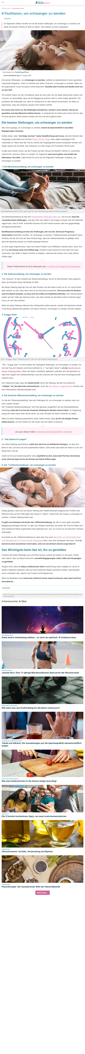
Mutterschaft (6, 8)
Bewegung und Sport (9, 705)
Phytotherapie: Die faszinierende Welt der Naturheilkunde (31, 886)
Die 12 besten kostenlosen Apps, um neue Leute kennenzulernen (34, 816)
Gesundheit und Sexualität (12, 741)
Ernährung (6, 849)
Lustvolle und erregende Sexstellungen (63, 266)
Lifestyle (5, 814)
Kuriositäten (7, 670)
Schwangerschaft (18, 8)
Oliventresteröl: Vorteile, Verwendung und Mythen (27, 851)
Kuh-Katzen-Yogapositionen (61, 386)
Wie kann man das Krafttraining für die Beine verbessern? (31, 708)
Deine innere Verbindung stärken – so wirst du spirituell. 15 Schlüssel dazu (39, 637)
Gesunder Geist (7, 635)
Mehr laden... (42, 893)
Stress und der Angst (41, 139)
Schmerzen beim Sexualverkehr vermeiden (54, 432)
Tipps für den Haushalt (10, 779)
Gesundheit (6, 884)
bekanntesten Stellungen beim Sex (46, 217)
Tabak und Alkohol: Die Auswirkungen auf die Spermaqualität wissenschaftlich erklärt (41, 744)
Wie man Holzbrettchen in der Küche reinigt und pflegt (29, 781)
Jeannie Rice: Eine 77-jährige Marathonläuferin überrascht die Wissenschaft (40, 672)
